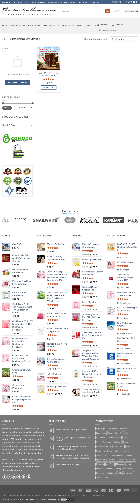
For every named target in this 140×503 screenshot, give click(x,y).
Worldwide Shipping (65, 495)
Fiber (122, 446)
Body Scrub (124, 429)
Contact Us (90, 25)
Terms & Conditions (71, 25)
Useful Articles (49, 25)
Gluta (117, 451)
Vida (120, 473)
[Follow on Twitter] (129, 2)
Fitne (128, 446)
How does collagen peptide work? (71, 429)
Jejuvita (99, 455)
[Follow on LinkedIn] (29, 476)
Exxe (115, 446)
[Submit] (107, 11)
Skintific (109, 469)
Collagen (117, 442)
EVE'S (108, 446)
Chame (128, 433)
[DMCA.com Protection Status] (67, 499)
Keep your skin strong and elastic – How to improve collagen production (73, 456)
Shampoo (99, 469)
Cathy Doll (119, 433)
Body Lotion (112, 429)
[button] (117, 11)
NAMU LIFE (130, 460)
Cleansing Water (114, 437)
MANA (129, 455)
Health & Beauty (10, 125)
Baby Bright (100, 429)
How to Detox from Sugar (68, 464)
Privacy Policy (27, 495)
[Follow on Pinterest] (134, 2)
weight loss (128, 473)
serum (128, 464)
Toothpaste (111, 473)
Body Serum (101, 433)
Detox (125, 442)
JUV (106, 455)
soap (130, 469)
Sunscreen (100, 473)
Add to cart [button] (48, 87)
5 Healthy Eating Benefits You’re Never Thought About (71, 447)
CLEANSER (100, 437)
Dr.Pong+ (100, 446)
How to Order (18, 25)
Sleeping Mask (120, 469)
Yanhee (99, 477)
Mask (98, 460)
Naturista (100, 464)
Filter (7, 108)
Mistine (112, 460)
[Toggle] (31, 125)
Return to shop (17, 82)
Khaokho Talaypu (117, 455)
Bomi (110, 433)
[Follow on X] (9, 476)
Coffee (125, 437)
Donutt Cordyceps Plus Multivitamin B (49, 74)
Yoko (106, 477)
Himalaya (125, 451)
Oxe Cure (110, 464)
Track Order (33, 25)
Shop (4, 25)
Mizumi (120, 460)
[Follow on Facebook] (126, 2)
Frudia (98, 451)
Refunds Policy (84, 495)
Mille (105, 460)
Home (5, 39)
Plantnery (120, 464)
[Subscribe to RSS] (136, 2)
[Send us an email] (131, 2)
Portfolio (13, 495)
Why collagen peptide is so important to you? (73, 438)
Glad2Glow (108, 451)
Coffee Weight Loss (104, 442)
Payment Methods (44, 495)
